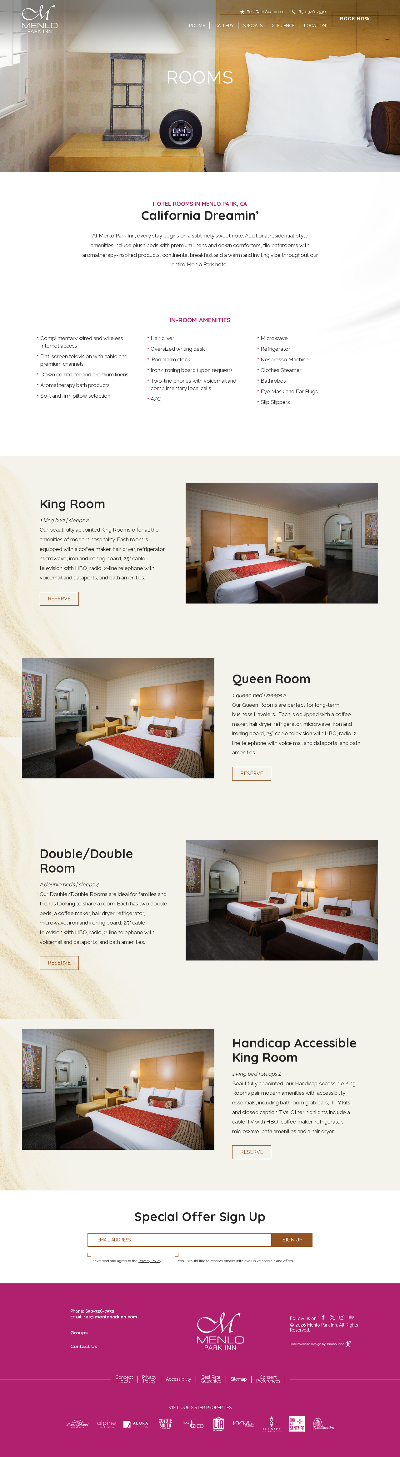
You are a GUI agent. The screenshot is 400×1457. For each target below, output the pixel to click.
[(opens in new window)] (77, 1424)
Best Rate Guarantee (265, 11)
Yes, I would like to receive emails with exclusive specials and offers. (236, 1261)
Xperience (283, 25)
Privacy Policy (149, 1261)
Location (315, 25)
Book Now (355, 19)
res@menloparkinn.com (110, 1316)
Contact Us (83, 1346)
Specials (252, 25)
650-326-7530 (312, 11)
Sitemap (239, 1379)
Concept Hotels (124, 1379)
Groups (79, 1333)
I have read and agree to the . (126, 1261)
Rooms (197, 25)
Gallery (224, 25)
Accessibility (178, 1379)
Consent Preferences (268, 1379)
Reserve (59, 599)
